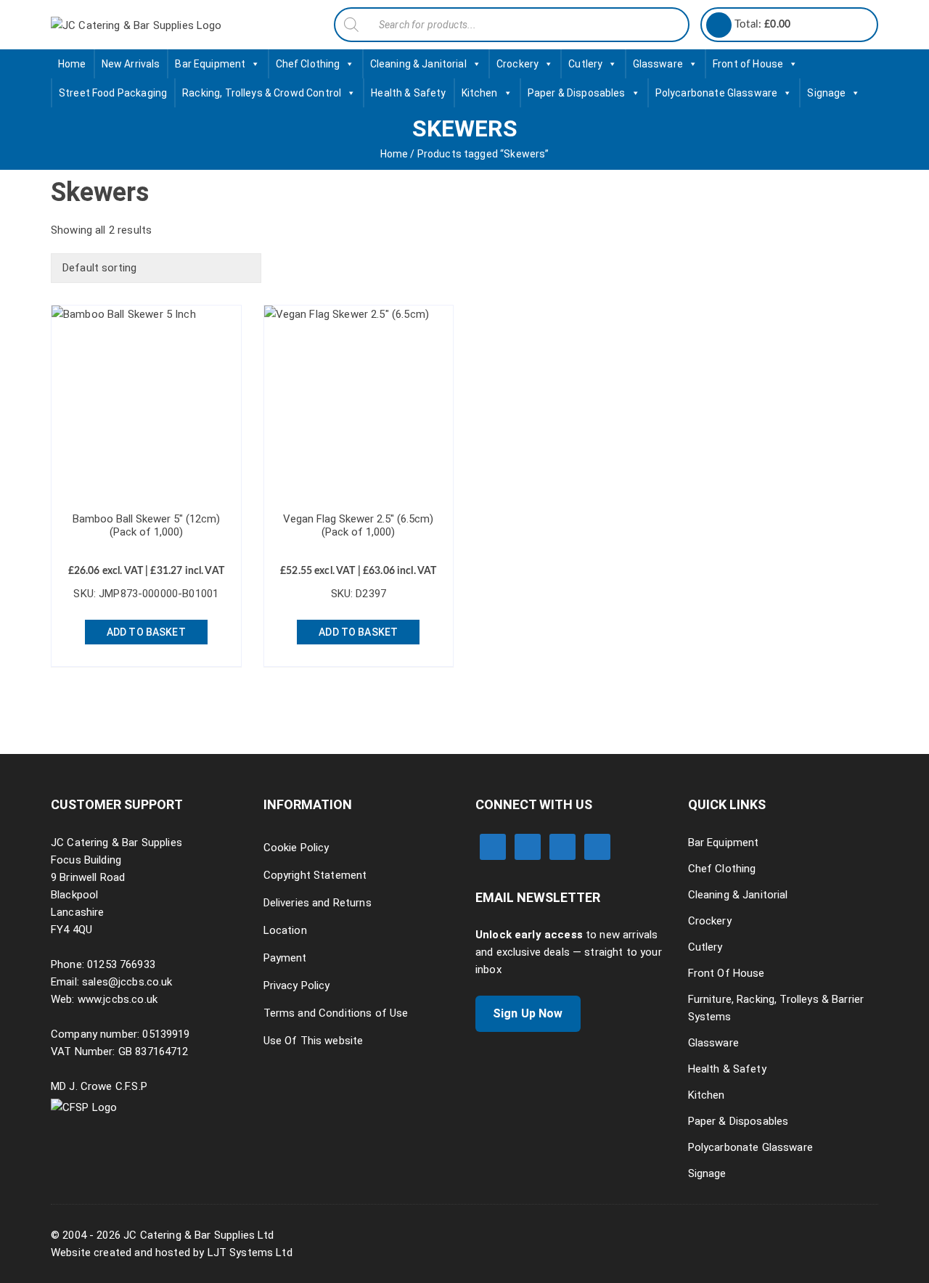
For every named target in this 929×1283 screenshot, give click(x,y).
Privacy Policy (296, 985)
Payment (285, 957)
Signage (826, 93)
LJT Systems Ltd (250, 1252)
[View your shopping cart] (719, 25)
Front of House (748, 64)
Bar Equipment (210, 64)
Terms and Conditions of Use (336, 1013)
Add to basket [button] (146, 632)
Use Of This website (313, 1040)
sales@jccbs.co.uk (127, 981)
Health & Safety (408, 93)
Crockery (517, 64)
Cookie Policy (296, 847)
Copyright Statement (315, 875)
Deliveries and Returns (317, 902)
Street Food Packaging (113, 93)
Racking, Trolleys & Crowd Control (261, 93)
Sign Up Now (528, 1013)
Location (285, 930)
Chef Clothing (308, 64)
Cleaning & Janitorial (418, 64)
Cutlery (585, 64)
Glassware (658, 64)
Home (72, 64)
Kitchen (480, 93)
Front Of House (726, 973)
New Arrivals (131, 64)
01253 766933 (121, 964)
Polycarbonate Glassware (716, 93)
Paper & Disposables (577, 93)
